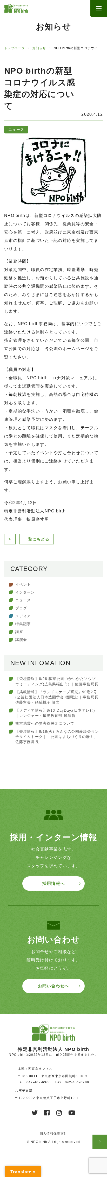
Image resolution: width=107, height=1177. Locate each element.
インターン (25, 592)
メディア (23, 616)
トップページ (14, 48)
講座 (19, 632)
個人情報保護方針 (53, 1133)
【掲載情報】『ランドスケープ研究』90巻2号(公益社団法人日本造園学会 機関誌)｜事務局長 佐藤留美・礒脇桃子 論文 (56, 697)
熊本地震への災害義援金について (44, 723)
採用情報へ (53, 883)
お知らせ (39, 48)
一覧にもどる (36, 539)
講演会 (21, 640)
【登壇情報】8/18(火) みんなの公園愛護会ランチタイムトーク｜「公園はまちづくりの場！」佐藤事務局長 (57, 736)
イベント (23, 584)
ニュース (23, 600)
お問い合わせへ (53, 986)
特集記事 (23, 624)
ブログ (21, 608)
